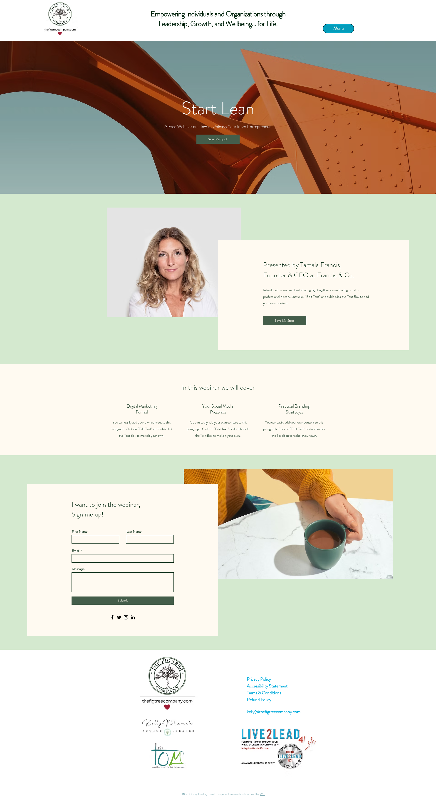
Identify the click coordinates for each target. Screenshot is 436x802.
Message (78, 568)
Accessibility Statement (267, 686)
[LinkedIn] (133, 617)
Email (75, 550)
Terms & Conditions (264, 692)
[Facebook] (112, 617)
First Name (80, 531)
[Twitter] (119, 617)
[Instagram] (126, 617)
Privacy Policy (259, 679)
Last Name (134, 531)
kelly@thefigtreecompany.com (273, 711)
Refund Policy (259, 699)
